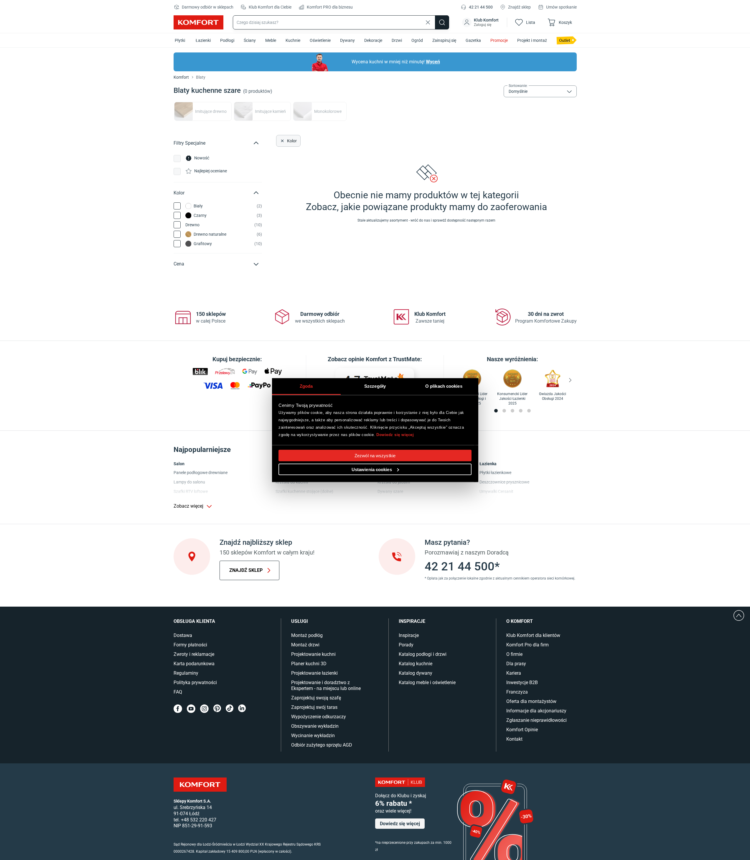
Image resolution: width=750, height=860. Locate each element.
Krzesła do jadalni (394, 482)
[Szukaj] (442, 22)
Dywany (347, 40)
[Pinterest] (217, 708)
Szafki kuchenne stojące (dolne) (304, 491)
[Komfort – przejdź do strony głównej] (200, 785)
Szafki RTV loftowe (191, 491)
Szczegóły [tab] (375, 385)
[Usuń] (281, 140)
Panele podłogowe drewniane (201, 472)
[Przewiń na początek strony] (738, 615)
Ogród (417, 40)
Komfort (181, 77)
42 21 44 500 (481, 7)
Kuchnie (293, 40)
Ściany (250, 40)
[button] (481, 22)
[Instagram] (204, 708)
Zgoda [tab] (306, 385)
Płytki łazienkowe (495, 472)
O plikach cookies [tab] (443, 385)
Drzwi (397, 40)
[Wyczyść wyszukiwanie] (428, 22)
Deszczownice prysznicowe (504, 482)
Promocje (499, 40)
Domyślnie (518, 91)
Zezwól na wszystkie (375, 455)
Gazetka (473, 40)
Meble (270, 40)
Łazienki (203, 40)
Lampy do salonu (189, 482)
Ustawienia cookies (372, 469)
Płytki (180, 40)
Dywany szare (390, 491)
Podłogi (227, 40)
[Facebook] (178, 708)
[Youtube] (191, 708)
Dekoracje (373, 40)
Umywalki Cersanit (496, 491)
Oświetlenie (320, 40)
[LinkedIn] (242, 708)
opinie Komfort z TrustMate (384, 359)
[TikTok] (229, 708)
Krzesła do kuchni (292, 482)
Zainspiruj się (444, 40)
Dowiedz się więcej (395, 435)
